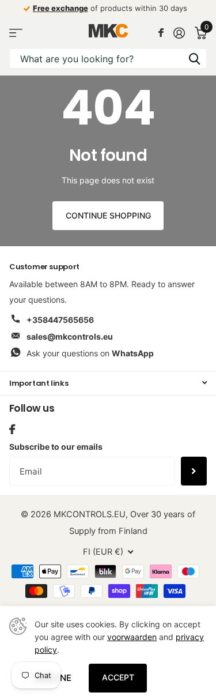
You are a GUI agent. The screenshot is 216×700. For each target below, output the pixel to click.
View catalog (15, 32)
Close (108, 383)
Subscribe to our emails (56, 446)
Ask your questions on (90, 353)
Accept (118, 677)
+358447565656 (60, 320)
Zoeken (194, 58)
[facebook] (12, 429)
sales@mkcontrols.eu (69, 336)
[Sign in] (179, 33)
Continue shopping (108, 215)
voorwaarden (132, 637)
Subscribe (194, 471)
